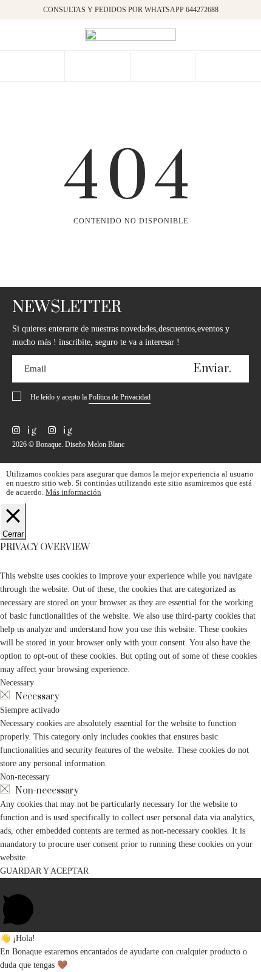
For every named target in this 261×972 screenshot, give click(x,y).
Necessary (37, 696)
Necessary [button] (17, 682)
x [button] (243, 13)
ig (30, 430)
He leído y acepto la (90, 397)
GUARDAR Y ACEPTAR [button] (44, 870)
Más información (73, 492)
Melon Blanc (105, 444)
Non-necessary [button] (25, 776)
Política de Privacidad (120, 397)
